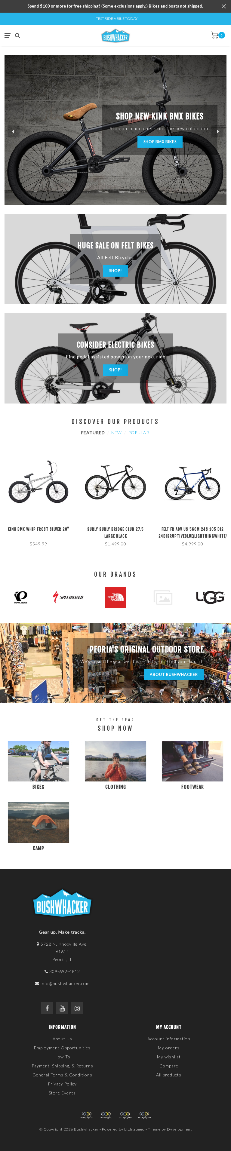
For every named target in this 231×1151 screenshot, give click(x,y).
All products (168, 1074)
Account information (168, 1038)
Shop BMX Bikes (160, 142)
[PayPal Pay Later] (125, 1115)
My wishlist (169, 1056)
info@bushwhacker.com (65, 983)
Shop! (115, 271)
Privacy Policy (62, 1083)
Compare (168, 1065)
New (116, 432)
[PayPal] (105, 1115)
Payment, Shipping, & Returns (62, 1065)
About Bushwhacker (174, 674)
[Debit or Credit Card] (86, 1115)
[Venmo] (144, 1115)
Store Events (62, 1092)
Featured (93, 432)
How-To (62, 1056)
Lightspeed (134, 1129)
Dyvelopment (179, 1129)
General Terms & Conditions (62, 1074)
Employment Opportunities (62, 1047)
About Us (62, 1038)
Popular (138, 432)
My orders (169, 1047)
